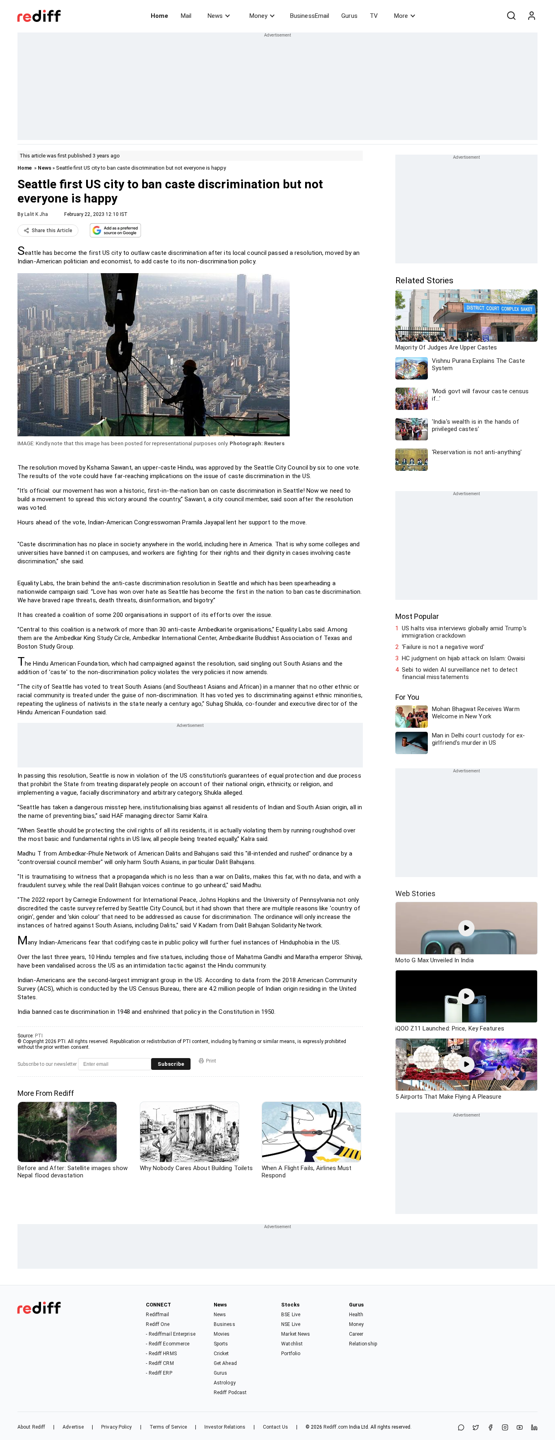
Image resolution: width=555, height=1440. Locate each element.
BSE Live (290, 1314)
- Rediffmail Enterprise (170, 1334)
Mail (186, 15)
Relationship (363, 1344)
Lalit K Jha (36, 214)
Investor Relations (224, 1427)
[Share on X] (476, 1428)
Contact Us (275, 1427)
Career (356, 1334)
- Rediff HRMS (161, 1353)
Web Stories (415, 893)
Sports (221, 1344)
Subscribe (171, 1064)
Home (159, 15)
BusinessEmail (309, 15)
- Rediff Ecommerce (167, 1344)
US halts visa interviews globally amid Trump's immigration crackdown (464, 632)
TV (374, 15)
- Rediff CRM (159, 1363)
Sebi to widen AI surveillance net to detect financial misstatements (460, 673)
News (215, 15)
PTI (39, 1036)
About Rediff (31, 1427)
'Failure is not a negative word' (443, 647)
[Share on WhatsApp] (461, 1428)
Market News (295, 1334)
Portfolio (290, 1353)
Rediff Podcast (230, 1392)
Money (258, 15)
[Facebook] (490, 1428)
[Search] (511, 15)
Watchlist (292, 1344)
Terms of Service (168, 1427)
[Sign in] (531, 15)
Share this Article (52, 230)
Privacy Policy (116, 1427)
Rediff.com (335, 1427)
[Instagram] (505, 1428)
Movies (222, 1334)
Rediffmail (157, 1314)
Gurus (349, 15)
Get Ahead (225, 1363)
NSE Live (290, 1324)
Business (224, 1324)
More (401, 15)
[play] (466, 928)
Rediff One (157, 1324)
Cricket (221, 1353)
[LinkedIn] (534, 1428)
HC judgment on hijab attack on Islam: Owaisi (463, 658)
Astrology (225, 1383)
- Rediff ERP (159, 1373)
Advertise (73, 1427)
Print (211, 1061)
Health (356, 1314)
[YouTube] (519, 1428)
